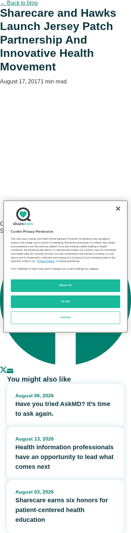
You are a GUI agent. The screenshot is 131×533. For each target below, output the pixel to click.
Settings (65, 317)
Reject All (65, 285)
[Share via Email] (10, 371)
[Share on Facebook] (65, 363)
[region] (65, 266)
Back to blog (19, 3)
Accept (65, 301)
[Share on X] (3, 371)
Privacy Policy (45, 261)
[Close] (118, 208)
